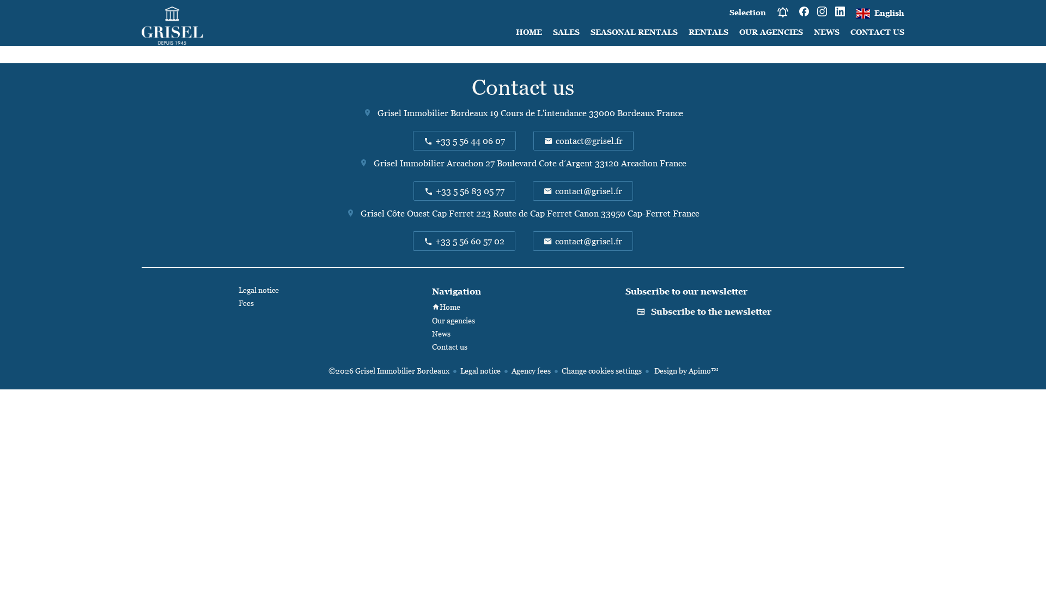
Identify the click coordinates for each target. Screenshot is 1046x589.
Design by (685, 370)
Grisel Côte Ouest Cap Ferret (417, 213)
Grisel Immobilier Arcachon (428, 163)
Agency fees (531, 370)
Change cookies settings (602, 370)
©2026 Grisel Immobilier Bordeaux (389, 370)
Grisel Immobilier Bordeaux (433, 113)
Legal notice (480, 370)
